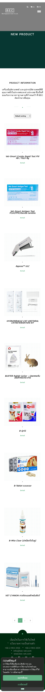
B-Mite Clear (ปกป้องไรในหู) (22, 540)
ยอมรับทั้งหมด (22, 678)
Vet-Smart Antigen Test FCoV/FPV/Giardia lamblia (22, 212)
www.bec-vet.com (22, 653)
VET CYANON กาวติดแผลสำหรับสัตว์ (22, 595)
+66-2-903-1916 (12, 647)
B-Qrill (22, 431)
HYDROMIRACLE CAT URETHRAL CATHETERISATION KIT (22, 322)
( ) (33, 7)
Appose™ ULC (22, 266)
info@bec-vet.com (23, 650)
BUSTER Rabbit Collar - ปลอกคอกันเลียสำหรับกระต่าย (22, 376)
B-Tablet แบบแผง (22, 485)
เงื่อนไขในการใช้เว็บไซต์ (22, 639)
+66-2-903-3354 (32, 647)
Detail (22, 163)
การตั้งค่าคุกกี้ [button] (22, 684)
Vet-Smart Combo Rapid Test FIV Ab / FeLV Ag (22, 157)
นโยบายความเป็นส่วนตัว (22, 643)
